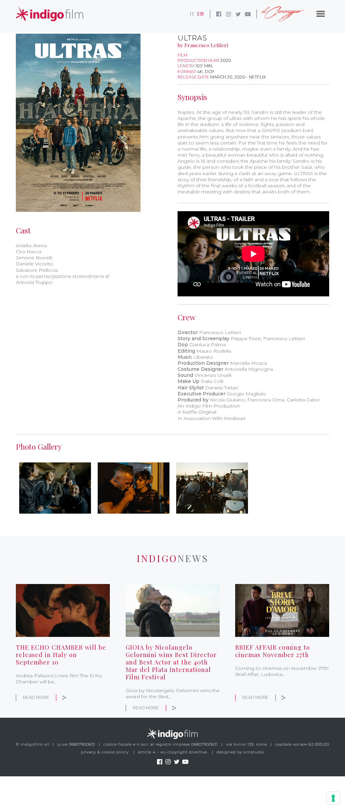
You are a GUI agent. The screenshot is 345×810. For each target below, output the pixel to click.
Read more (36, 697)
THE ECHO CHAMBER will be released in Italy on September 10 (61, 654)
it (192, 14)
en (200, 14)
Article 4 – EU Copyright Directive (172, 752)
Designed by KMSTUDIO (240, 752)
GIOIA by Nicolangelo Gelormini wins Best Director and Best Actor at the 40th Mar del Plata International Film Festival (171, 662)
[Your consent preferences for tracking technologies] (333, 798)
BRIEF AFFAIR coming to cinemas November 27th (272, 651)
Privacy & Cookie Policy (105, 752)
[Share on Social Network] (64, 697)
